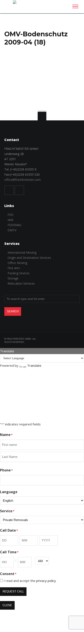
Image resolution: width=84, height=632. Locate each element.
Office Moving (17, 263)
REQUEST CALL (13, 591)
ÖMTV (12, 230)
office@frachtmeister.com (22, 180)
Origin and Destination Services (29, 258)
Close (7, 605)
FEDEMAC (15, 225)
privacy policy (46, 580)
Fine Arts (14, 268)
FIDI (10, 215)
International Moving (22, 252)
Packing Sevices (19, 273)
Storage (13, 278)
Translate (34, 365)
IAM (10, 220)
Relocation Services (21, 283)
